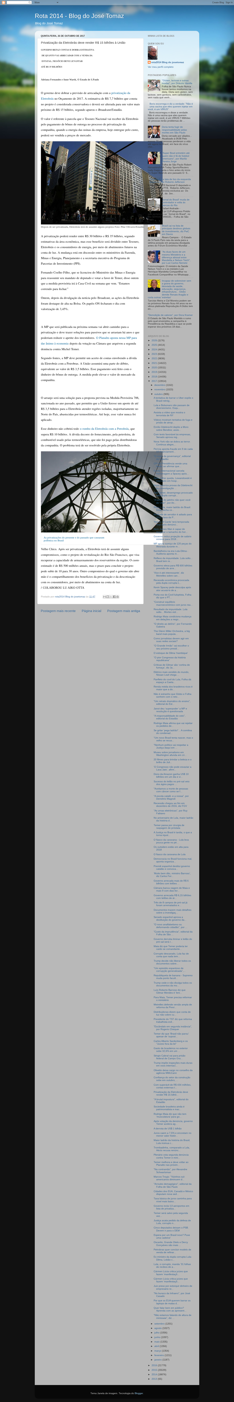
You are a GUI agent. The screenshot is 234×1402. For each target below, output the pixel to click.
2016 (155, 1365)
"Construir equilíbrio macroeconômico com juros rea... (173, 603)
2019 (155, 372)
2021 (155, 363)
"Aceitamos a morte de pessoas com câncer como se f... (171, 790)
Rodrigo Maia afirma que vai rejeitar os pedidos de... (173, 724)
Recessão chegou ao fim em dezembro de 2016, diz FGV (170, 804)
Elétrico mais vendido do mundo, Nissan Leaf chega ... (171, 673)
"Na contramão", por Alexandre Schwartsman (170, 1170)
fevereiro (159, 1355)
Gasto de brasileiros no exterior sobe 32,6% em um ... (171, 1049)
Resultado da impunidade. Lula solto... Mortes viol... (170, 610)
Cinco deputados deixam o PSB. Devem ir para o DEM (171, 1229)
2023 (155, 354)
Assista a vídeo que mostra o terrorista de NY (169, 414)
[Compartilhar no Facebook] (114, 596)
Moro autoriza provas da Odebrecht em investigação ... (173, 486)
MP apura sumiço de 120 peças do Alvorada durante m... (173, 545)
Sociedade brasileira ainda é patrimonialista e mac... (169, 1108)
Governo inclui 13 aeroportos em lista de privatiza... (171, 1207)
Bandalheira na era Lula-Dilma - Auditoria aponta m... (171, 552)
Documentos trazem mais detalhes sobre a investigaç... (172, 911)
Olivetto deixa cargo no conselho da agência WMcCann (173, 1071)
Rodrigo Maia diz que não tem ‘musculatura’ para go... (170, 1115)
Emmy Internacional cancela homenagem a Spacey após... (171, 472)
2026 (155, 340)
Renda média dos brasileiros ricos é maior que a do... (173, 688)
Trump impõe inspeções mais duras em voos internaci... (173, 1064)
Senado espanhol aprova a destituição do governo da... (170, 918)
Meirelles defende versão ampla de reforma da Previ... (173, 1006)
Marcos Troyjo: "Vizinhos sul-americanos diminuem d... (169, 1178)
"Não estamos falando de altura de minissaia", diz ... (172, 1316)
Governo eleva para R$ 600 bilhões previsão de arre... (173, 567)
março (158, 1351)
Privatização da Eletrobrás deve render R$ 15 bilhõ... (171, 1093)
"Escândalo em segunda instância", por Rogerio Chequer (173, 1028)
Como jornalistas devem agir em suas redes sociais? (171, 640)
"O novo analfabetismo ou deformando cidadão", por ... (170, 926)
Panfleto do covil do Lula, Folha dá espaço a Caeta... (172, 681)
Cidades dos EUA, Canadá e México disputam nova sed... (173, 1192)
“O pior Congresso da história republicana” (170, 659)
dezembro (160, 385)
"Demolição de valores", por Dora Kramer (170, 315)
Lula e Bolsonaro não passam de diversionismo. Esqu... (171, 406)
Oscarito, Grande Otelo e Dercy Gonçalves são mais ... (171, 1243)
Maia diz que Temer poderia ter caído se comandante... (171, 947)
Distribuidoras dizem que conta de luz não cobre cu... (172, 1013)
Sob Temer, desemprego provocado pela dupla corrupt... (173, 494)
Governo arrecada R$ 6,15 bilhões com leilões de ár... (172, 896)
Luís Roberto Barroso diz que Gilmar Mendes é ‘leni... (170, 991)
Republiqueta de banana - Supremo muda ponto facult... (173, 976)
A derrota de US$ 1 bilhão (168, 1128)
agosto (158, 1328)
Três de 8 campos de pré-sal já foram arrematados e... (170, 904)
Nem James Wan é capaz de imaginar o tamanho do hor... (171, 530)
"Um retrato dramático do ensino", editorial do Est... (172, 702)
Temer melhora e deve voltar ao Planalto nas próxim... (171, 1163)
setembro (159, 1323)
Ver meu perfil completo (161, 67)
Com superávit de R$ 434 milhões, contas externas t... (172, 1086)
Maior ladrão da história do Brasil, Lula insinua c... (172, 1141)
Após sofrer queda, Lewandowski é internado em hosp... (173, 479)
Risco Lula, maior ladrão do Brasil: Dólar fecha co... (172, 508)
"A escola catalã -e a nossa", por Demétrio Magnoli (171, 797)
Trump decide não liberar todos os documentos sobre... (172, 962)
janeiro (158, 1359)
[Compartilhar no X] (111, 596)
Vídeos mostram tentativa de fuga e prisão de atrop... (173, 421)
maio (157, 1341)
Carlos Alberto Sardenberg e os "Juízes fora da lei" (171, 1042)
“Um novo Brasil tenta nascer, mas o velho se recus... (173, 739)
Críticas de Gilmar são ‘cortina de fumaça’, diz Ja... (172, 666)
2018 (155, 376)
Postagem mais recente (58, 611)
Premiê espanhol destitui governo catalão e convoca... (172, 867)
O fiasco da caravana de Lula (170, 854)
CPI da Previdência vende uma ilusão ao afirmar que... (170, 465)
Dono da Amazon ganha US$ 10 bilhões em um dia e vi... (171, 775)
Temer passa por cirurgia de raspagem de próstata (169, 826)
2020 (155, 367)
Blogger (139, 1393)
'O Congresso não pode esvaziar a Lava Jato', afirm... (172, 768)
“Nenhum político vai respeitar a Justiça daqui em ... (171, 746)
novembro (160, 389)
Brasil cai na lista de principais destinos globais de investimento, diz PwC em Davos (176, 229)
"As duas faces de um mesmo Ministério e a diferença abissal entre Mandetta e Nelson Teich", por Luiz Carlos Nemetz (176, 257)
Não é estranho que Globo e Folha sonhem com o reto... (172, 695)
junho (157, 1337)
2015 (155, 1370)
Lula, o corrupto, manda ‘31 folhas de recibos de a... (172, 1265)
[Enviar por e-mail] (104, 596)
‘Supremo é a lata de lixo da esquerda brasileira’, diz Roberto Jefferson (170, 180)
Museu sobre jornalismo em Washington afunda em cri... (170, 753)
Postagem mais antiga (123, 611)
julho (157, 1332)
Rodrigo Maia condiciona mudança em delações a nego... (172, 618)
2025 (155, 345)
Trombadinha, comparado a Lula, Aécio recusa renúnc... (172, 1149)
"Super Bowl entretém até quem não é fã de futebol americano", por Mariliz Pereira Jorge (176, 157)
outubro (158, 394)
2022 (155, 358)
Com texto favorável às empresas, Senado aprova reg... (172, 435)
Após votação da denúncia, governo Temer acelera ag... (173, 1122)
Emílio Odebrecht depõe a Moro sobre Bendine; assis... (171, 428)
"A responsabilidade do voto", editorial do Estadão (169, 717)
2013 (155, 1379)
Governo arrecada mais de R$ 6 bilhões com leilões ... (171, 882)
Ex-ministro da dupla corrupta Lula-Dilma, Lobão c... (173, 1258)
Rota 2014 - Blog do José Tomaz (79, 15)
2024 (155, 349)
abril (157, 1346)
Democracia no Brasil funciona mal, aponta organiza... (173, 860)
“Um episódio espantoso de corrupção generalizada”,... (170, 969)
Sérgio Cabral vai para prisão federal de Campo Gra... (169, 1057)
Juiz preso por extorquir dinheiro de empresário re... (173, 1287)
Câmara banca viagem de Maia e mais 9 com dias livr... (172, 889)
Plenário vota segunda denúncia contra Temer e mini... (171, 1156)
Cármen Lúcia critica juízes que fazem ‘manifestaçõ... (171, 1272)
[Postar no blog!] (107, 596)
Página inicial (91, 611)
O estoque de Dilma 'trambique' (171, 653)
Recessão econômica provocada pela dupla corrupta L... (171, 581)
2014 (155, 1374)
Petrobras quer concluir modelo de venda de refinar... (172, 1251)
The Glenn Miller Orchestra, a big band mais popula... (172, 632)
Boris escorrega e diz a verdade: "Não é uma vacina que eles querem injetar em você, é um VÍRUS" (170, 107)
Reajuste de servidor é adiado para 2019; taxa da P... (173, 516)
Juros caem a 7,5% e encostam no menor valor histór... (172, 1134)
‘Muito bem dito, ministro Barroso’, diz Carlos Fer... (172, 874)
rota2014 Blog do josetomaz (167, 62)
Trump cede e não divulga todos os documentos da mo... (173, 984)
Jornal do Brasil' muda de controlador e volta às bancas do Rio (175, 202)
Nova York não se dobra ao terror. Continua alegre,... (172, 443)
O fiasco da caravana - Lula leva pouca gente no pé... (171, 841)
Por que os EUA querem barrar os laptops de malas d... (172, 1302)
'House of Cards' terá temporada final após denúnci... (171, 523)
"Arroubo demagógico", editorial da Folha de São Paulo (173, 1185)
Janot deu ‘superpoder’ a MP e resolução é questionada (170, 710)
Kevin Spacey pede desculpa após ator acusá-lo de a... (172, 588)
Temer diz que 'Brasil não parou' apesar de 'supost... (171, 1035)
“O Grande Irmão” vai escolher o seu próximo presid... (171, 647)
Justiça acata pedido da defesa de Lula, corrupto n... (172, 1222)
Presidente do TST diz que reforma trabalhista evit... (173, 1020)
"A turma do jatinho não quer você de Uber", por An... (172, 501)
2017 (155, 381)
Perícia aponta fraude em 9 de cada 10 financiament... (173, 450)
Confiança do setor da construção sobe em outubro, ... (172, 1079)
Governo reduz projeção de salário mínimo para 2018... (172, 537)
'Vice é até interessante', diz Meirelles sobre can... (169, 574)
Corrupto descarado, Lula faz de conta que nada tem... (171, 955)
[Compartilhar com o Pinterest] (117, 596)
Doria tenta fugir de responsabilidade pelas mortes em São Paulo (174, 130)
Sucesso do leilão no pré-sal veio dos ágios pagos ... (171, 783)
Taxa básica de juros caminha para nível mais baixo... (173, 1200)
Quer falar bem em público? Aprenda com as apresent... (170, 1309)
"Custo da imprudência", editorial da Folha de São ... (173, 933)
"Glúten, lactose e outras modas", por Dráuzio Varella (177, 82)
